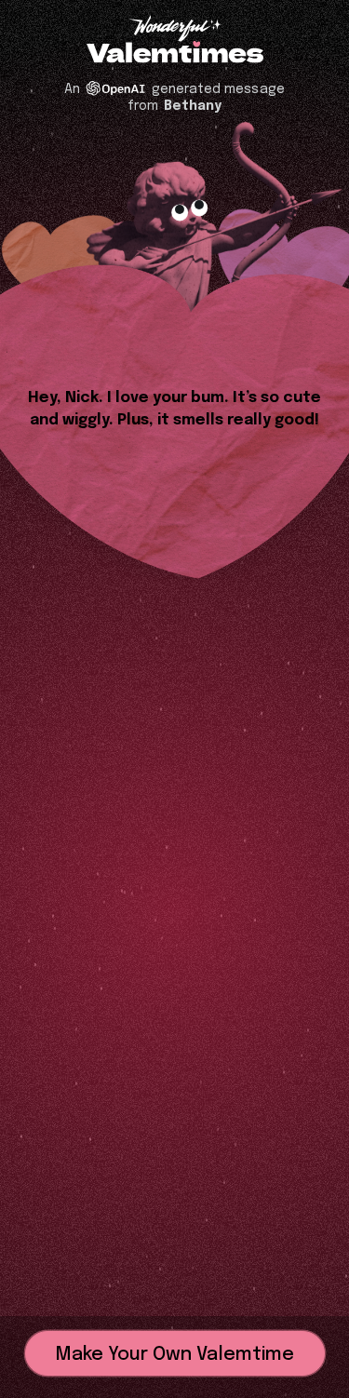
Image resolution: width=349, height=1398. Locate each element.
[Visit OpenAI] (115, 88)
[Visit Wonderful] (174, 30)
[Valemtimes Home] (175, 53)
